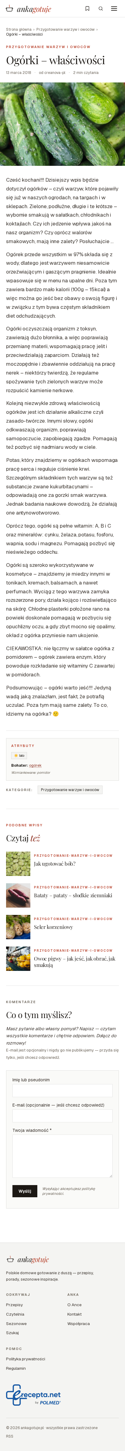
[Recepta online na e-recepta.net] (33, 1395)
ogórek (35, 765)
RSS (9, 1436)
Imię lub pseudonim (31, 1080)
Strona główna (19, 29)
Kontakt (74, 1314)
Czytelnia (15, 1314)
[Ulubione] (87, 8)
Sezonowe (16, 1323)
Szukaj (12, 1332)
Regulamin (16, 1368)
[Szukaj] (101, 8)
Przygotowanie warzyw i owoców (65, 29)
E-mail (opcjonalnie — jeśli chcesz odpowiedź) (58, 1105)
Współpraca (78, 1323)
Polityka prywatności (25, 1359)
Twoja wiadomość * (32, 1130)
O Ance (74, 1304)
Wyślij (25, 1191)
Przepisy (14, 1304)
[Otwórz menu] (114, 8)
